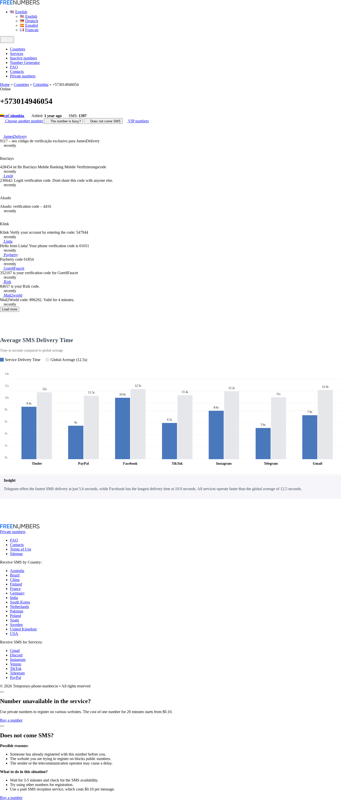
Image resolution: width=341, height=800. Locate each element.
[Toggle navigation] (7, 39)
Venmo (15, 664)
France (15, 589)
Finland (16, 584)
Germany (17, 593)
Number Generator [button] (25, 62)
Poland (15, 615)
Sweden (16, 624)
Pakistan (16, 611)
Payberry (10, 255)
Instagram (17, 659)
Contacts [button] (17, 71)
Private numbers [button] (22, 76)
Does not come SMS (105, 121)
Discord (16, 655)
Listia (7, 241)
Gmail (15, 650)
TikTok (15, 668)
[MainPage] (19, 3)
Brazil (14, 575)
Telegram (17, 673)
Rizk (7, 282)
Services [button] (16, 53)
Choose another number (24, 121)
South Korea (20, 602)
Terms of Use (20, 549)
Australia (17, 571)
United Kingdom (23, 629)
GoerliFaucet (13, 268)
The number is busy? (65, 121)
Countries (21, 84)
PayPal (15, 677)
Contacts (17, 545)
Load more (9, 309)
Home (5, 84)
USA (14, 633)
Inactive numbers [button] (23, 58)
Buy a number (11, 720)
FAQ (14, 540)
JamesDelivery (15, 136)
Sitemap (16, 554)
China (14, 580)
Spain (14, 620)
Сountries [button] (17, 49)
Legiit (8, 176)
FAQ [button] (14, 67)
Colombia (40, 84)
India (14, 598)
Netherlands (19, 606)
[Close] (2, 692)
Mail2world (12, 295)
